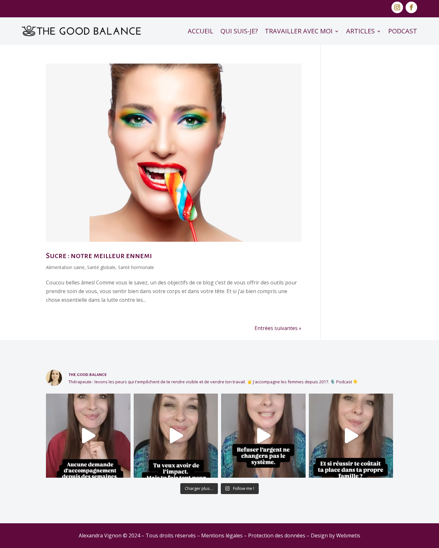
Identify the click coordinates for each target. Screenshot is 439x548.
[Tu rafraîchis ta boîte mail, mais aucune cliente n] (88, 436)
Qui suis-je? (239, 31)
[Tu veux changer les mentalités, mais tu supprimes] (176, 436)
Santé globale (101, 267)
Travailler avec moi (299, 31)
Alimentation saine (65, 267)
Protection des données (276, 535)
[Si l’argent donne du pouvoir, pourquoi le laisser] (263, 436)
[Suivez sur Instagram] (397, 7)
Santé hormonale (136, 267)
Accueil (200, 31)
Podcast (402, 31)
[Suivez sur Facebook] (411, 7)
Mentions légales (222, 535)
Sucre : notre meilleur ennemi (99, 255)
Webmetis (348, 535)
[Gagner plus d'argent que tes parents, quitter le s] (351, 436)
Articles (360, 31)
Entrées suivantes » (278, 328)
